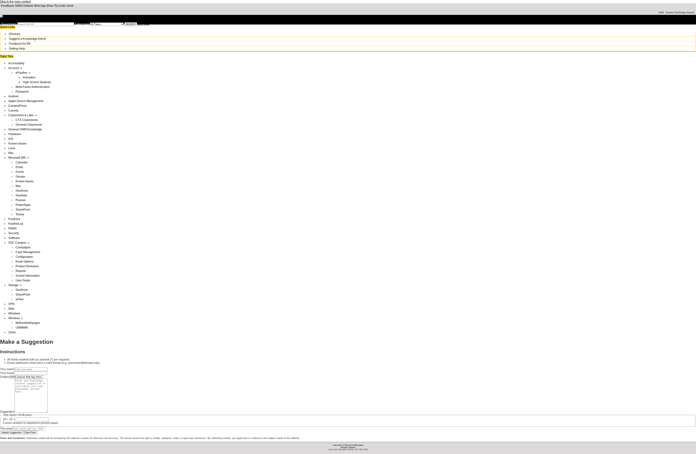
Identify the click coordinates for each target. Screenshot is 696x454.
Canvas (13, 110)
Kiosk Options (25, 261)
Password (22, 91)
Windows (14, 313)
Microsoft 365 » (18, 157)
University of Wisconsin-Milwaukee (348, 445)
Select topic (82, 24)
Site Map (143, 24)
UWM (661, 12)
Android (13, 96)
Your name (7, 369)
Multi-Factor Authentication (33, 86)
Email (19, 167)
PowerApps (23, 204)
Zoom (12, 332)
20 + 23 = (9, 419)
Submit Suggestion (11, 432)
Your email (7, 372)
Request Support (348, 447)
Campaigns (23, 247)
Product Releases (27, 266)
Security (13, 233)
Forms (20, 171)
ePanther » (23, 72)
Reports (21, 270)
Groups (20, 176)
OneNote (21, 195)
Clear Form (30, 432)
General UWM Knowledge (25, 129)
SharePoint (23, 209)
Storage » (15, 285)
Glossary (14, 33)
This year (6, 428)
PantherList (15, 223)
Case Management (28, 252)
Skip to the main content (15, 1)
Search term (9, 24)
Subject (5, 376)
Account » (15, 68)
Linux (11, 148)
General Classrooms (29, 124)
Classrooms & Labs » (22, 115)
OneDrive (22, 190)
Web (11, 308)
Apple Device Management (25, 101)
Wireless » (15, 318)
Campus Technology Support (680, 12)
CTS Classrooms (27, 119)
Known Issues (17, 143)
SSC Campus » (18, 242)
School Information (28, 275)
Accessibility (16, 63)
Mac (11, 152)
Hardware (14, 134)
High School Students (37, 82)
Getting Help (17, 48)
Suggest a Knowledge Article (27, 38)
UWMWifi (22, 327)
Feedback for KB (19, 43)
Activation (29, 77)
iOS (10, 138)
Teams (20, 214)
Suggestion (7, 411)
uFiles (20, 299)
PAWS (12, 228)
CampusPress (17, 105)
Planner (21, 200)
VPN (11, 304)
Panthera (14, 219)
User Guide (23, 280)
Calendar (22, 162)
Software (14, 237)
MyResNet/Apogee (28, 322)
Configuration (24, 256)
